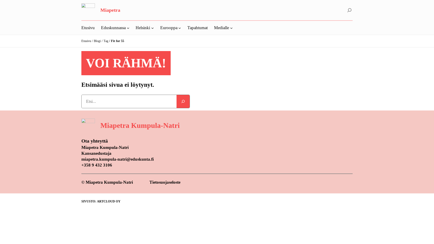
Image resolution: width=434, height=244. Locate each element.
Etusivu (86, 41)
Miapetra (110, 10)
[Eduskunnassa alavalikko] (128, 27)
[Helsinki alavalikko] (152, 27)
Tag (106, 41)
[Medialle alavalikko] (231, 27)
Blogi (97, 41)
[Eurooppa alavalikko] (179, 27)
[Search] (183, 101)
